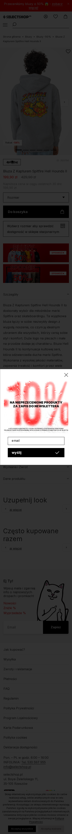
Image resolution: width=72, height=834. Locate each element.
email (16, 440)
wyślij (17, 453)
